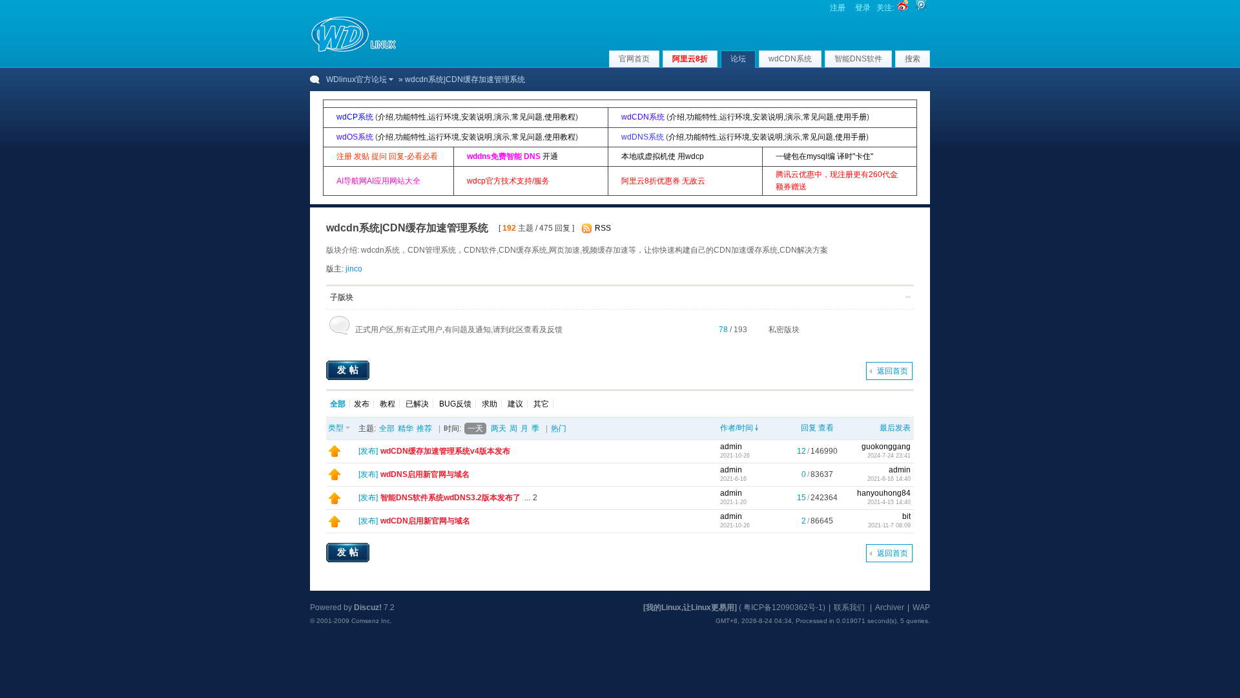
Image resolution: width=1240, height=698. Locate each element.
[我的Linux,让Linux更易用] (690, 607)
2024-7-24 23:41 (889, 455)
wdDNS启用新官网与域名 (425, 474)
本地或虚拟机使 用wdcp (662, 156)
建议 (515, 403)
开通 (550, 156)
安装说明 (476, 117)
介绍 (385, 117)
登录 (863, 7)
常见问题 (527, 117)
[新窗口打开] (334, 454)
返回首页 (892, 370)
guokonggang (886, 446)
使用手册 (851, 117)
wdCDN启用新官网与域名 (425, 520)
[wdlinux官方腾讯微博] (921, 7)
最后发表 (895, 427)
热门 (558, 428)
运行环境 (443, 117)
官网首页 (634, 58)
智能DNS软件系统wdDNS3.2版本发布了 (450, 497)
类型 (336, 427)
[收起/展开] (908, 297)
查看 (826, 427)
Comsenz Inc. (371, 620)
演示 (502, 117)
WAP (921, 607)
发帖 (349, 370)
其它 (541, 403)
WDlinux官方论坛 (356, 79)
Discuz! (368, 607)
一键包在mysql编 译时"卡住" (824, 156)
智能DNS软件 (858, 58)
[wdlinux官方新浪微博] (903, 7)
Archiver (889, 607)
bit (906, 516)
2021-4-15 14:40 (889, 502)
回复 (808, 427)
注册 (837, 7)
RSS (603, 228)
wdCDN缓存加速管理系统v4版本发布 (445, 451)
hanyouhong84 (884, 493)
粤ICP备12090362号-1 (783, 607)
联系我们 (849, 607)
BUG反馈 (455, 403)
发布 (361, 403)
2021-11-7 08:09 (889, 525)
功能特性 (410, 117)
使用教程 (559, 117)
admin (731, 446)
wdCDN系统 (790, 58)
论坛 (738, 58)
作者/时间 (736, 427)
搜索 (912, 58)
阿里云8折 (690, 58)
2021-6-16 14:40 (889, 479)
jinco (354, 268)
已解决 (417, 403)
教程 (387, 403)
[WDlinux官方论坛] (353, 50)
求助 (489, 403)
